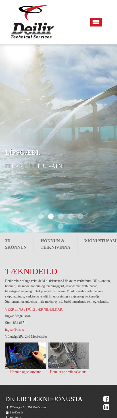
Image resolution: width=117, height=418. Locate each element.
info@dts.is (16, 412)
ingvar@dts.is (15, 330)
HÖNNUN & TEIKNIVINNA (55, 244)
